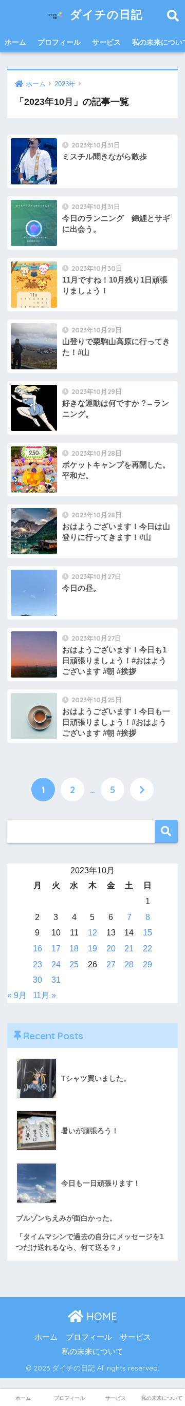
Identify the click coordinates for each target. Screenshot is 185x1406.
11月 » (44, 995)
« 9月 (17, 995)
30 (37, 980)
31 (56, 980)
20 (111, 948)
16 (37, 948)
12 (92, 932)
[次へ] (142, 789)
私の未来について (92, 1351)
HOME (100, 1316)
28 (129, 964)
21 (129, 948)
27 (111, 964)
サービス (106, 42)
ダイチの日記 (104, 14)
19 (92, 948)
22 (147, 948)
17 (56, 948)
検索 (166, 831)
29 (147, 964)
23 (37, 964)
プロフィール (59, 42)
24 (56, 964)
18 (74, 948)
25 (74, 964)
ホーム (15, 42)
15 (147, 932)
